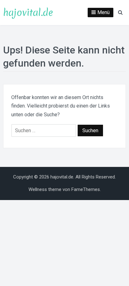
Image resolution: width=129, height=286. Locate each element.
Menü (103, 12)
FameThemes (85, 189)
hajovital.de (28, 12)
